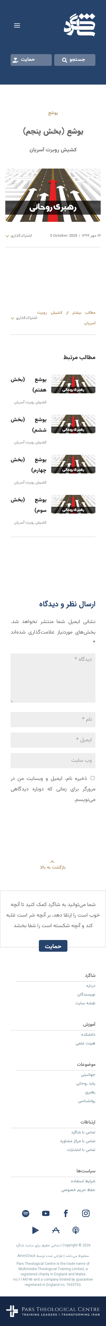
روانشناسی (86, 1101)
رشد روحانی (85, 1084)
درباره (90, 986)
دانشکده (88, 1035)
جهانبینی (88, 1075)
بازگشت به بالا (53, 867)
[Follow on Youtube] (45, 1213)
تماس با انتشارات (81, 1150)
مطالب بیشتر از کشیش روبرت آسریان (66, 318)
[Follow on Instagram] (85, 1213)
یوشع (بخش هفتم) (29, 385)
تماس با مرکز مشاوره (77, 1142)
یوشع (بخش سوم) (29, 505)
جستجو (77, 60)
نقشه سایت (85, 1004)
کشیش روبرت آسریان (53, 150)
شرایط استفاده (83, 1182)
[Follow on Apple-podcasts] (75, 1230)
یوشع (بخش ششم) (29, 425)
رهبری (90, 1093)
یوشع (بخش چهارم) (29, 465)
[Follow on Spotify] (25, 1213)
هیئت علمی (85, 1044)
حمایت (28, 60)
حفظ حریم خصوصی (78, 1190)
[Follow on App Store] (55, 1230)
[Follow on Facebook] (65, 1213)
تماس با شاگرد (83, 1133)
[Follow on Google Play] (35, 1230)
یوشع (53, 113)
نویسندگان (86, 995)
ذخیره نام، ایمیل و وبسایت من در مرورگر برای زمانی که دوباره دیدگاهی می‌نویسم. (53, 789)
